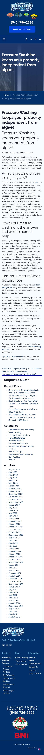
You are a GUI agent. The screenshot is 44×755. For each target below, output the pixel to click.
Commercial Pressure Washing (21, 430)
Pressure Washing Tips (18, 443)
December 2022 (15, 527)
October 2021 (14, 559)
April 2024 (13, 483)
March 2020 (14, 600)
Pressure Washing (16, 440)
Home (6, 95)
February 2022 (15, 551)
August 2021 (14, 565)
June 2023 (13, 510)
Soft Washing (14, 457)
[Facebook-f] (26, 39)
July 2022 (13, 540)
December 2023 (15, 494)
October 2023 (15, 499)
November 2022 (16, 529)
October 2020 (15, 581)
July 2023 (13, 507)
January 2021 (14, 576)
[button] (4, 39)
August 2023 (14, 505)
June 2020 (13, 592)
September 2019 (16, 606)
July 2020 (13, 589)
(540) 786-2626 (22, 22)
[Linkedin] (35, 39)
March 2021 (14, 570)
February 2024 (15, 488)
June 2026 (13, 475)
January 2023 (14, 524)
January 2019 (14, 617)
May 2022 (13, 546)
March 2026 (14, 480)
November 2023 (16, 497)
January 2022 (14, 554)
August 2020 (14, 587)
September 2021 (16, 562)
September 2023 (16, 502)
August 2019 (14, 608)
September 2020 (16, 584)
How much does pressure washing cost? (19, 374)
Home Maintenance (17, 438)
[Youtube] (40, 39)
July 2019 (13, 611)
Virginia (12, 460)
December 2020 (15, 578)
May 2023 (13, 513)
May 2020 (13, 595)
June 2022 (13, 543)
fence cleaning (15, 432)
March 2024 (14, 486)
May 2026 (13, 477)
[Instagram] (30, 39)
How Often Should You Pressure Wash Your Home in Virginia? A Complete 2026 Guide (22, 417)
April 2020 (13, 598)
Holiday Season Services (19, 435)
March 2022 (14, 548)
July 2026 (13, 472)
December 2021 (15, 557)
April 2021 (13, 568)
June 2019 (13, 614)
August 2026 (14, 469)
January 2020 (14, 603)
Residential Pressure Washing (21, 454)
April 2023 (13, 516)
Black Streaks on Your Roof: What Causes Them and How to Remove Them (23, 404)
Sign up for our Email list (12, 357)
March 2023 (14, 518)
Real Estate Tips (15, 451)
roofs (35, 182)
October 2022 (15, 532)
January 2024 (14, 491)
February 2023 (15, 521)
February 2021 (15, 573)
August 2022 (14, 538)
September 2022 (16, 535)
